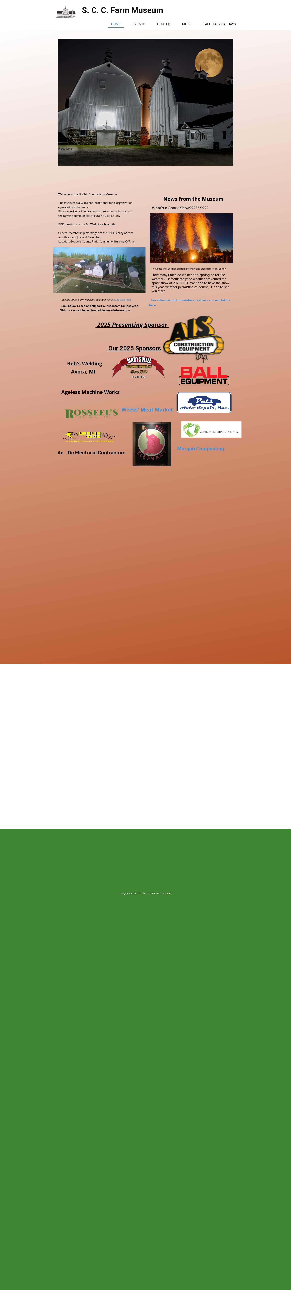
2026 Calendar (122, 300)
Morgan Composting (200, 449)
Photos (163, 24)
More (186, 24)
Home (116, 24)
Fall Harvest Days (219, 24)
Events (139, 24)
